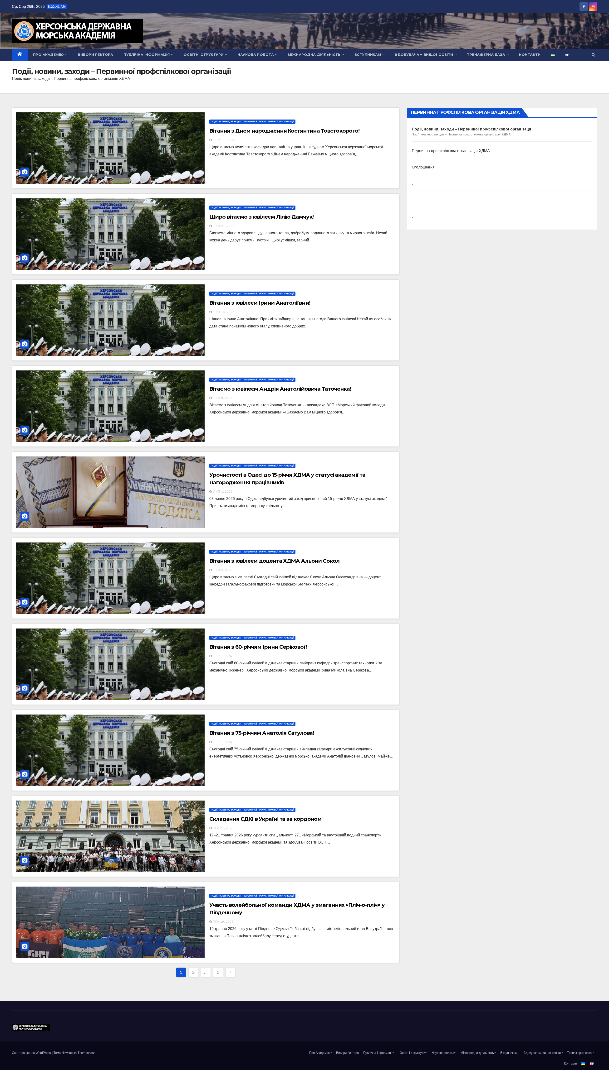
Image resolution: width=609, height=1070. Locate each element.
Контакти (529, 55)
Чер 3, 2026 (222, 742)
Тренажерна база (486, 55)
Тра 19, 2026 (223, 921)
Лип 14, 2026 (224, 312)
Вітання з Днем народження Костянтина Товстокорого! (284, 131)
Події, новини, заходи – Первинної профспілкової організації (471, 131)
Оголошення (423, 167)
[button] (593, 55)
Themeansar (86, 1053)
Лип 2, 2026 (223, 570)
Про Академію (48, 55)
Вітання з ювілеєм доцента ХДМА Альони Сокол (274, 561)
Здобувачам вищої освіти (424, 55)
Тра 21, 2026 (223, 828)
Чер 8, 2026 (222, 656)
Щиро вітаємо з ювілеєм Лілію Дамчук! (261, 217)
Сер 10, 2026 (223, 140)
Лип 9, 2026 (223, 398)
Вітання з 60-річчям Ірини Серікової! (257, 647)
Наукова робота (255, 55)
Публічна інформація (146, 55)
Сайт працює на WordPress (32, 1053)
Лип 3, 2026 (223, 491)
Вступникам (367, 55)
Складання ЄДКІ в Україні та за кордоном (265, 819)
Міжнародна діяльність (314, 55)
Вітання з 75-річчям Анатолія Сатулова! (261, 733)
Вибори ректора (95, 55)
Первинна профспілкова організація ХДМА (451, 151)
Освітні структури (204, 55)
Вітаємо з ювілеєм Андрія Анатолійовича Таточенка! (280, 389)
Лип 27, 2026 (224, 226)
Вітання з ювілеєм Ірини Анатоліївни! (259, 303)
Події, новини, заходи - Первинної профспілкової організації (252, 121)
